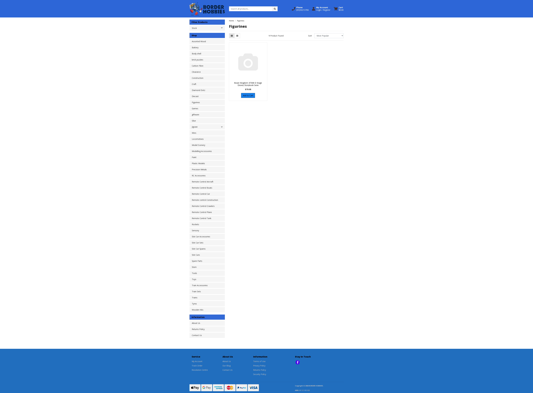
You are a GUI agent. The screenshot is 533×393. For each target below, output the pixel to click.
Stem (194, 267)
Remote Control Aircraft (202, 181)
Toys (194, 279)
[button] (300, 8)
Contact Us (197, 335)
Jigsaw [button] (195, 126)
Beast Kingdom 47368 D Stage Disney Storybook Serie (248, 84)
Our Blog (226, 365)
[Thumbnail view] (232, 35)
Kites (194, 133)
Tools (194, 273)
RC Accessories (199, 175)
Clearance (196, 72)
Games (195, 108)
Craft (194, 84)
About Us (196, 323)
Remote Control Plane (202, 212)
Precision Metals (199, 169)
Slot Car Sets (197, 242)
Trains (194, 297)
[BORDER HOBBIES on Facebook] (298, 362)
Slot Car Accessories (201, 236)
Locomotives (198, 139)
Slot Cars (196, 255)
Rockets (195, 224)
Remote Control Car (201, 194)
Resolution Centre (200, 370)
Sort (310, 35)
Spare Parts (197, 261)
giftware (195, 114)
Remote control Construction (205, 200)
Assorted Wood (199, 41)
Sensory (195, 230)
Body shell (196, 53)
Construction (197, 78)
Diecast (195, 96)
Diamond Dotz (198, 90)
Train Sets (196, 291)
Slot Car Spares (199, 248)
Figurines (196, 102)
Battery (195, 47)
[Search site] (275, 8)
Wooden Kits (197, 309)
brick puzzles (197, 59)
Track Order (197, 365)
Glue (194, 120)
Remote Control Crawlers (203, 206)
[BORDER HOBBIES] (207, 8)
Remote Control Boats (202, 187)
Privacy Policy (259, 365)
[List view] (237, 35)
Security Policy (259, 374)
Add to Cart (248, 95)
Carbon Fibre (197, 65)
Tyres (194, 303)
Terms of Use (259, 361)
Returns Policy (198, 329)
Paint (194, 157)
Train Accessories (200, 285)
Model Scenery (198, 145)
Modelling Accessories (202, 151)
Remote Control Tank (201, 218)
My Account (197, 361)
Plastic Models (198, 163)
